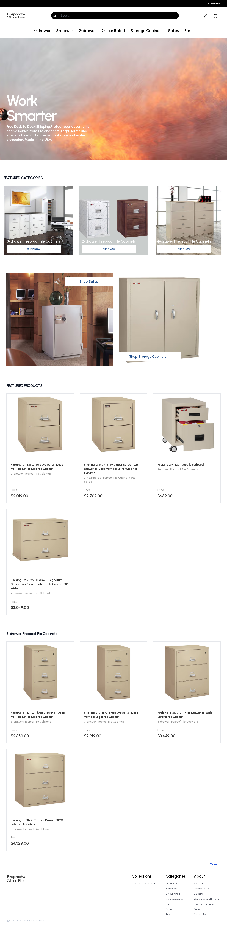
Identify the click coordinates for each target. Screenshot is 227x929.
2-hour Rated (113, 30)
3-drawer (64, 30)
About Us (199, 883)
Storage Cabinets (146, 30)
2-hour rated (173, 893)
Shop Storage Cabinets (147, 356)
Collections (141, 876)
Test (168, 914)
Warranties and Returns (207, 898)
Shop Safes (88, 281)
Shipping (199, 893)
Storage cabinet (175, 898)
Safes (173, 30)
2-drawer (87, 30)
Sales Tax (199, 909)
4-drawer (42, 30)
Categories (176, 876)
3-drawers (171, 888)
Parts (188, 30)
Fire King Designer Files (144, 883)
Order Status (201, 888)
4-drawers (171, 883)
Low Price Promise (204, 904)
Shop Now (33, 249)
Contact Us (200, 914)
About (199, 876)
